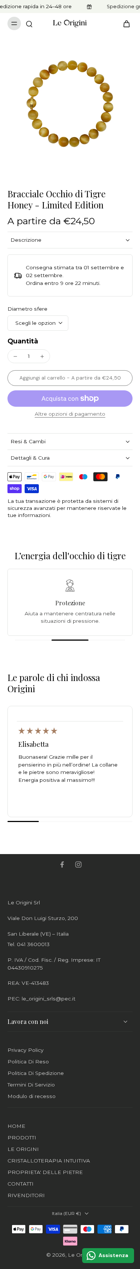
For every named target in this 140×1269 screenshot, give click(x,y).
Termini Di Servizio (31, 1085)
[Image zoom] (70, 104)
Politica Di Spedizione (35, 1073)
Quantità (22, 341)
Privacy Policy (25, 1050)
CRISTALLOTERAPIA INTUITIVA (48, 1161)
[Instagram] (78, 864)
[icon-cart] (124, 23)
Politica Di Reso (28, 1062)
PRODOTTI (21, 1137)
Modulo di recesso (31, 1096)
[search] (29, 23)
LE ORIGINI (23, 1149)
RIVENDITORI (26, 1195)
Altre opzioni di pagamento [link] (70, 414)
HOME (16, 1126)
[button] (70, 378)
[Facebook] (62, 864)
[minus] (15, 356)
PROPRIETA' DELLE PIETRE (45, 1172)
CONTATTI (20, 1184)
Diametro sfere (27, 309)
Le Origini (80, 1255)
